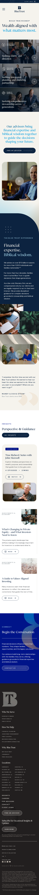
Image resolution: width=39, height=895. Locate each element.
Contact (6, 804)
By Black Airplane (18, 865)
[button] (3, 9)
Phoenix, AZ (19, 787)
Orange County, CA (21, 782)
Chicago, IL (5, 779)
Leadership (5, 754)
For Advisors (8, 801)
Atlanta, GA (6, 769)
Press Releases (7, 756)
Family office (6, 721)
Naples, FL (18, 777)
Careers (5, 798)
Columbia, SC (6, 782)
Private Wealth (7, 718)
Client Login (8, 807)
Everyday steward (8, 716)
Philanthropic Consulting (11, 741)
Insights (6, 795)
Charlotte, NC (6, 777)
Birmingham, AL (7, 774)
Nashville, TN (19, 779)
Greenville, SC (7, 787)
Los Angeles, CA (20, 772)
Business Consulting (9, 739)
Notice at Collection (9, 852)
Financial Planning (8, 731)
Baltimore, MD (6, 772)
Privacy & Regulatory (9, 849)
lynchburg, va (19, 774)
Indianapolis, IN (20, 769)
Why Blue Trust (7, 751)
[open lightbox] (19, 181)
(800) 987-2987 (6, 859)
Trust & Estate (6, 736)
